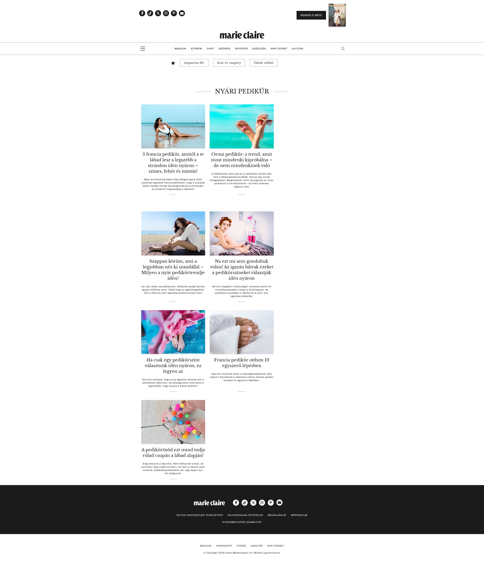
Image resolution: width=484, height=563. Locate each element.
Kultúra (297, 48)
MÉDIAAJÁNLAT (277, 515)
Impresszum (299, 515)
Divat (210, 48)
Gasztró (257, 545)
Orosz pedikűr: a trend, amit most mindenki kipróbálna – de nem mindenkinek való (241, 160)
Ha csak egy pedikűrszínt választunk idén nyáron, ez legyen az (173, 365)
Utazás (241, 545)
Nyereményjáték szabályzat (242, 522)
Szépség (224, 48)
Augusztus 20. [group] (194, 62)
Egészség (259, 48)
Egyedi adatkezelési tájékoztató (200, 515)
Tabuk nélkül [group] (264, 62)
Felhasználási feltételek (245, 515)
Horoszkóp (224, 545)
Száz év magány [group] (229, 62)
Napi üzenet (279, 48)
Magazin (180, 48)
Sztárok (196, 48)
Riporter (241, 48)
